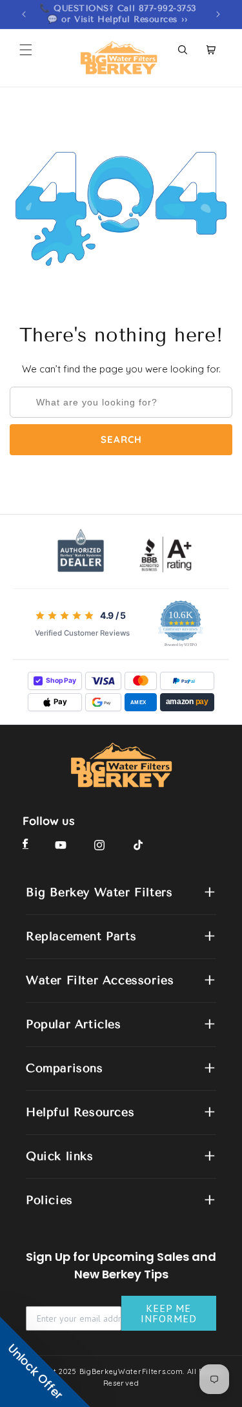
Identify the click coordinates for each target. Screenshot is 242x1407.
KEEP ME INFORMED (169, 1313)
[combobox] (121, 402)
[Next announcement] (218, 14)
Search (121, 439)
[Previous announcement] (24, 14)
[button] (26, 50)
